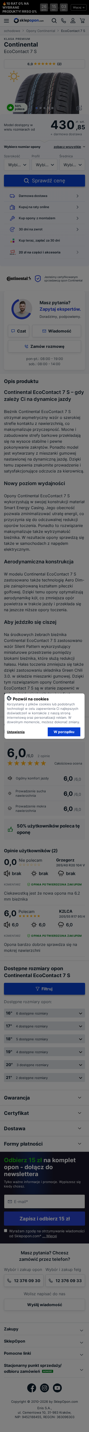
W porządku (64, 732)
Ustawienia (16, 732)
